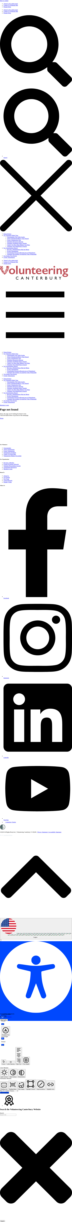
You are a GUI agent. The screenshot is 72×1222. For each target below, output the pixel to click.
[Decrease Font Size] (2, 1024)
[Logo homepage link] (34, 279)
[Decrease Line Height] (2, 1045)
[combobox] (36, 928)
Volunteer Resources (15, 360)
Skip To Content (4, 1091)
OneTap (9, 1017)
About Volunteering (18, 357)
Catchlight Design (8, 835)
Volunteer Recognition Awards (21, 372)
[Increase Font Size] (2, 1018)
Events (12, 369)
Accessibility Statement (54, 832)
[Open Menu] (35, 349)
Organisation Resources (21, 371)
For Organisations (11, 366)
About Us (11, 3)
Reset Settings (4, 1092)
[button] (0, 940)
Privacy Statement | (42, 832)
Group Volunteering (14, 358)
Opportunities (16, 355)
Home (7, 352)
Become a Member (18, 368)
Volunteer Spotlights (17, 361)
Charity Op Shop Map (18, 363)
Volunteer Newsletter (17, 365)
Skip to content (4, 0)
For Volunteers (11, 354)
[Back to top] (36, 917)
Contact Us (11, 5)
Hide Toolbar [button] (4, 1020)
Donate (7, 7)
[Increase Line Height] (2, 1038)
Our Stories (10, 374)
